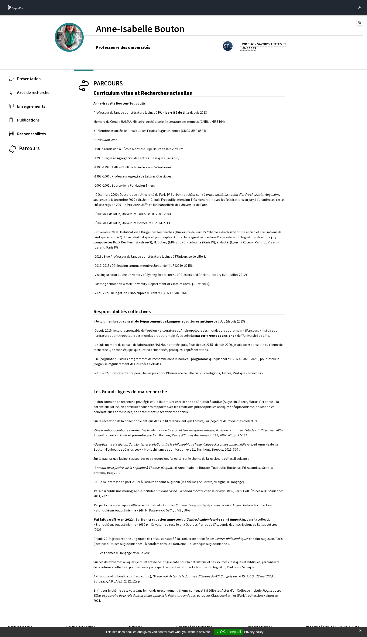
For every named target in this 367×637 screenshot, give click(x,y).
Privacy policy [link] (254, 632)
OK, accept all (230, 632)
